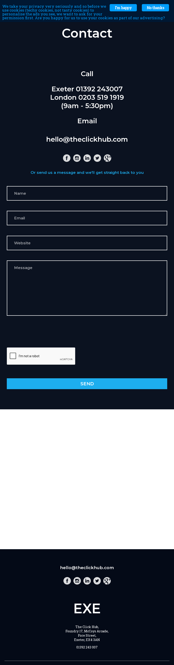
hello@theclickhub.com (87, 139)
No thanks (155, 7)
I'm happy (123, 7)
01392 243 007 (87, 647)
